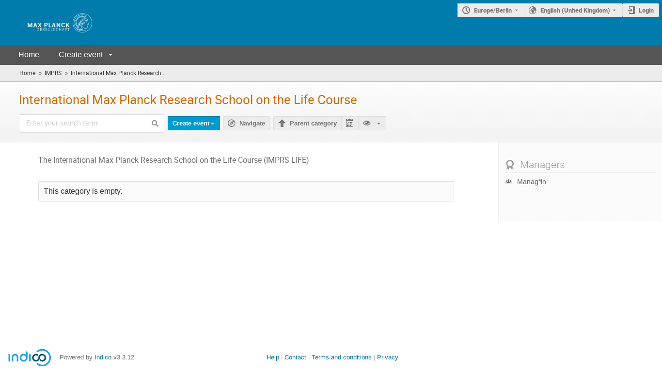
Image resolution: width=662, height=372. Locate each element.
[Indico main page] (50, 22)
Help (273, 357)
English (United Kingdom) (575, 10)
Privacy (387, 357)
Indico (103, 357)
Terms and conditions (342, 357)
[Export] (349, 123)
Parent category (313, 123)
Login (646, 10)
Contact (295, 357)
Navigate (252, 123)
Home (28, 54)
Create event (81, 54)
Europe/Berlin (493, 10)
